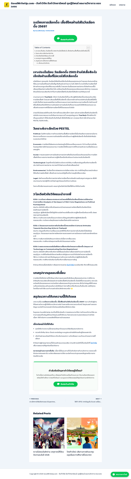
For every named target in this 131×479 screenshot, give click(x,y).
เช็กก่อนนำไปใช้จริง (44, 63)
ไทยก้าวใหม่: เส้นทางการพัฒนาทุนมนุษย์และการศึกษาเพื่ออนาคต (80, 453)
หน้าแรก (113, 5)
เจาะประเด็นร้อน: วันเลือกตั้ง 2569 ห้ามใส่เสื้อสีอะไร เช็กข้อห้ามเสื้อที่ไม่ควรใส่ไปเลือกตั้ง (63, 51)
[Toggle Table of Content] (87, 48)
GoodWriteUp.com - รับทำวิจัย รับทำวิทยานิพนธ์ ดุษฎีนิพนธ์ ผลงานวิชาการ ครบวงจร (56, 4)
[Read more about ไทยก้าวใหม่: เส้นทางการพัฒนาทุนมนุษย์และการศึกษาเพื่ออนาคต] (82, 433)
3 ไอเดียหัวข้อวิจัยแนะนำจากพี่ (45, 56)
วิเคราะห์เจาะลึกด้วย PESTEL (44, 53)
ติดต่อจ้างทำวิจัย (67, 39)
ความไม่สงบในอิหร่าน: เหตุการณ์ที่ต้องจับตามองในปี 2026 (48, 453)
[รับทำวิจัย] (70, 265)
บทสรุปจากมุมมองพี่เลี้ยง (44, 58)
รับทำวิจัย (94, 343)
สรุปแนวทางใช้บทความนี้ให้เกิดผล (46, 61)
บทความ (122, 5)
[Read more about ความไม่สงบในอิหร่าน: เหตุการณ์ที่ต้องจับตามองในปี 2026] (48, 433)
